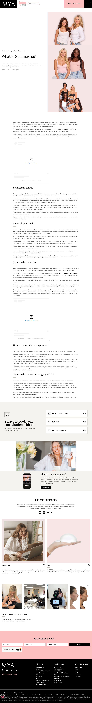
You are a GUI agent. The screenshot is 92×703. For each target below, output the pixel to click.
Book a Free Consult (74, 3)
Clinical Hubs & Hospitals (43, 671)
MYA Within (57, 667)
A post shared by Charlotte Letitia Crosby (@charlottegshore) (31, 338)
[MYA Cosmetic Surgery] (8, 4)
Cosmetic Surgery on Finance (62, 676)
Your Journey (40, 673)
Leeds (76, 671)
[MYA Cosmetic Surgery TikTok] (52, 512)
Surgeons (38, 669)
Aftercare (38, 678)
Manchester (78, 674)
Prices (37, 674)
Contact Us (57, 678)
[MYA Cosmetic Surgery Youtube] (48, 512)
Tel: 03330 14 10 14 (9, 674)
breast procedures (32, 394)
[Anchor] (34, 187)
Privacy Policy (14, 692)
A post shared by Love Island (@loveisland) (31, 180)
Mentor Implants (40, 682)
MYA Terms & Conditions (61, 673)
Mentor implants (17, 368)
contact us (40, 397)
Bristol (76, 669)
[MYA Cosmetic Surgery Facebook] (44, 512)
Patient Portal (32, 3)
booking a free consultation (57, 291)
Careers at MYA (58, 669)
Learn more (46, 487)
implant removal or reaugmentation (69, 273)
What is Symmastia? (19, 51)
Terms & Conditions (6, 692)
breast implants (21, 217)
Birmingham (78, 667)
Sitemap (56, 674)
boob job (66, 129)
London (77, 673)
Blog (10, 51)
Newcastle (78, 676)
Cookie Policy (20, 692)
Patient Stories (40, 667)
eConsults (39, 676)
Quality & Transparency (42, 680)
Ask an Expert (15, 69)
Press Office (57, 680)
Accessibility (57, 671)
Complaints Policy (41, 684)
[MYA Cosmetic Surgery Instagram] (40, 512)
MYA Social (5, 51)
